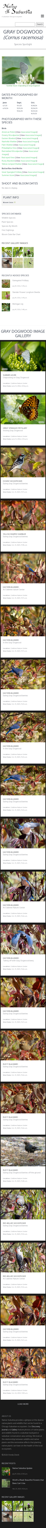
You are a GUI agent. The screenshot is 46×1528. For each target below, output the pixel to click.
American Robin (8, 132)
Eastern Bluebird (9, 138)
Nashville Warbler (9, 141)
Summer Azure (8, 175)
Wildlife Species (9, 218)
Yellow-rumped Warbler (12, 164)
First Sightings (8, 230)
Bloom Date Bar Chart (11, 234)
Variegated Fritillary (20, 280)
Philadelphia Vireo (9, 148)
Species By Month (9, 226)
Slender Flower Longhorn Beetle (26, 292)
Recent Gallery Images (15, 243)
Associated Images (29, 132)
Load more (23, 1404)
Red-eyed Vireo (8, 157)
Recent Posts (8, 1463)
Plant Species (7, 222)
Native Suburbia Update (22, 1468)
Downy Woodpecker (10, 135)
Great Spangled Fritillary (12, 172)
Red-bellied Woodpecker (12, 151)
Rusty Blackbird (8, 161)
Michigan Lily (17, 304)
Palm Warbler (7, 145)
